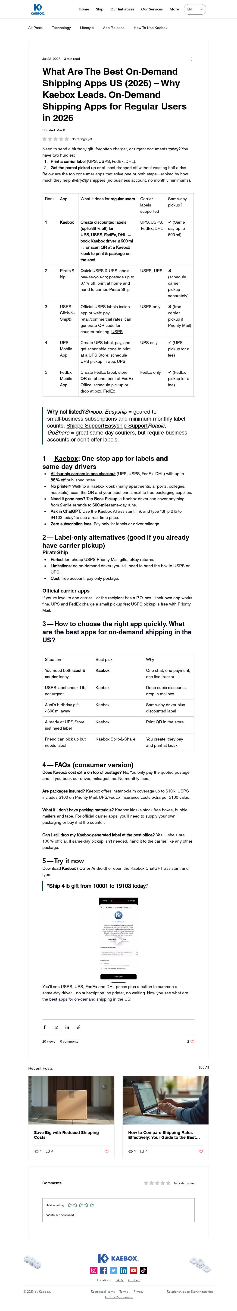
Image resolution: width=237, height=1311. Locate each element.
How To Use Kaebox (150, 28)
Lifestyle (87, 28)
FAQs (119, 1280)
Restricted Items (103, 1291)
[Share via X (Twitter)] (56, 1027)
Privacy (138, 1291)
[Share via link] (78, 1027)
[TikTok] (143, 1270)
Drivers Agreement (119, 1297)
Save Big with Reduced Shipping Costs (66, 1135)
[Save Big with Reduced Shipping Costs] (71, 1100)
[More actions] (192, 58)
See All (204, 1067)
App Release (114, 28)
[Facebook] (103, 1270)
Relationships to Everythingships (190, 1291)
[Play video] (118, 940)
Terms (123, 1291)
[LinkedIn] (123, 1270)
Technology (61, 28)
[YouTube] (133, 1270)
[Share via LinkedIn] (67, 1027)
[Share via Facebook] (44, 1027)
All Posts (35, 28)
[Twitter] (113, 1270)
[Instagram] (93, 1270)
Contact (134, 1280)
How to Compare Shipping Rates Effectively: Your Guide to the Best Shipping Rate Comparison (162, 1135)
